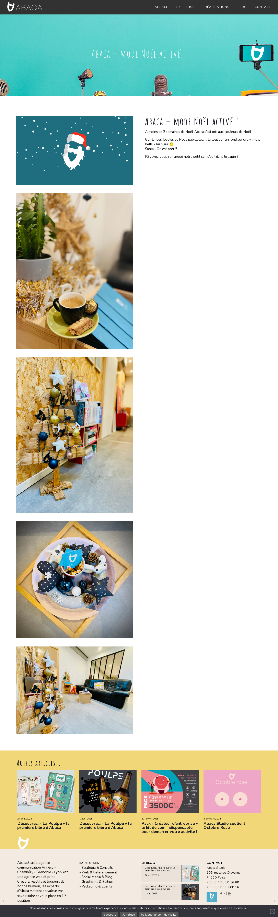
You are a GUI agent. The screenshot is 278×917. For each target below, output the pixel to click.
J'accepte (110, 914)
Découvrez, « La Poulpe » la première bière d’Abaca (43, 825)
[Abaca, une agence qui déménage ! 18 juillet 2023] (3, 901)
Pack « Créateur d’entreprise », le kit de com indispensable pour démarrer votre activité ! (169, 827)
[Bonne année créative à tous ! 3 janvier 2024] (274, 901)
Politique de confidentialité (158, 914)
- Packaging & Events (95, 886)
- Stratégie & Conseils (96, 867)
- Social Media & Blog (95, 877)
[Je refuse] (272, 911)
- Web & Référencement (98, 872)
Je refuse (128, 914)
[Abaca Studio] (25, 7)
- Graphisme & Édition (96, 881)
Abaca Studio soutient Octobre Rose (224, 825)
